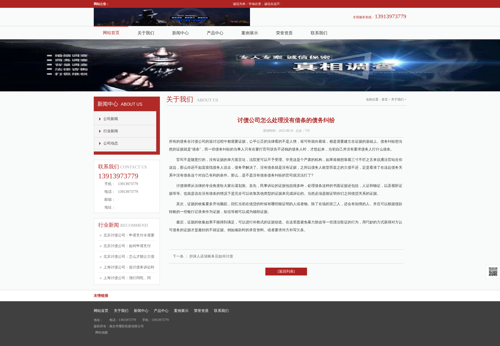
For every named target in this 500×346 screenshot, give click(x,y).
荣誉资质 (284, 33)
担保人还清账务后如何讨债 (211, 256)
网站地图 (101, 332)
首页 (385, 99)
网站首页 (111, 32)
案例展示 (249, 33)
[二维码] (493, 272)
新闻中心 (180, 33)
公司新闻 (110, 119)
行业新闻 (110, 131)
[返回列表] (286, 271)
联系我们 (319, 33)
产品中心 (215, 33)
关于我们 (146, 33)
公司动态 (110, 143)
